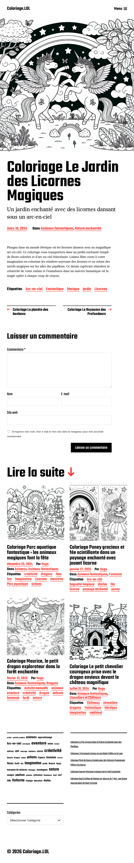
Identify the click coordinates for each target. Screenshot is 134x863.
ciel (17, 751)
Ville (9, 781)
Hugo (45, 564)
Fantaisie (115, 575)
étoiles (102, 585)
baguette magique (82, 585)
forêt (26, 698)
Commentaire (16, 350)
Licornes (101, 289)
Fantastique (55, 289)
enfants (58, 693)
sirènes (36, 584)
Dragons (52, 684)
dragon (44, 693)
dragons (46, 575)
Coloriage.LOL (18, 8)
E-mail (65, 394)
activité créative (19, 737)
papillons (20, 775)
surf (60, 775)
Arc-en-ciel (34, 289)
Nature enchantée (88, 229)
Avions (56, 744)
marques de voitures (17, 770)
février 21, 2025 (17, 679)
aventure (13, 693)
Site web (12, 412)
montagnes (42, 770)
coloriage (23, 751)
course (40, 751)
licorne (74, 590)
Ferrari (60, 757)
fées (59, 575)
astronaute (26, 744)
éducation (38, 781)
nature (37, 698)
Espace (41, 758)
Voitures (18, 780)
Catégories (13, 813)
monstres (56, 579)
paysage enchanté (95, 590)
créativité (30, 575)
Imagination (23, 579)
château (10, 751)
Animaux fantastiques (57, 229)
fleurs (10, 763)
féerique (73, 289)
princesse (38, 775)
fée (113, 585)
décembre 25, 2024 (20, 564)
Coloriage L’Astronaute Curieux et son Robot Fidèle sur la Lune (96, 753)
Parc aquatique (17, 584)
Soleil (55, 775)
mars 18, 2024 (17, 229)
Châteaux (93, 703)
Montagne (31, 770)
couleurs (32, 751)
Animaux (21, 569)
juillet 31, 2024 (79, 689)
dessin (10, 758)
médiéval (96, 713)
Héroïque (111, 708)
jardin (87, 289)
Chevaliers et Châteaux (85, 698)
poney (115, 590)
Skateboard (48, 775)
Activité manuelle (36, 689)
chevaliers (110, 703)
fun (9, 579)
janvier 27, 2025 (80, 570)
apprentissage (45, 737)
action (9, 737)
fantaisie (13, 698)
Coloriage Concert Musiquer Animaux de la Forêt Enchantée (95, 772)
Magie (58, 763)
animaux (57, 689)
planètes (29, 775)
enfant (23, 757)
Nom (10, 394)
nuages (10, 775)
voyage (29, 781)
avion (50, 744)
